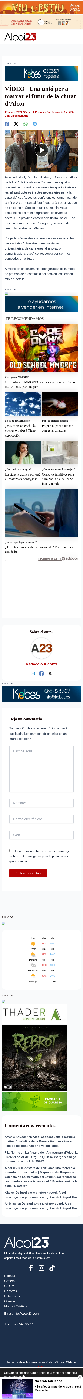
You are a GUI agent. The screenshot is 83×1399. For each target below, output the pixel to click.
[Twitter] (16, 124)
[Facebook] (7, 124)
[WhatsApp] (25, 124)
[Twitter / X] (50, 673)
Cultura (9, 1286)
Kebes (42, 1366)
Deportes (10, 1291)
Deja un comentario (16, 115)
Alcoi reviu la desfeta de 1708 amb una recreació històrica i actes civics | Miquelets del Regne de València (40, 1172)
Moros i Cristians (16, 1306)
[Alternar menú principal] (74, 36)
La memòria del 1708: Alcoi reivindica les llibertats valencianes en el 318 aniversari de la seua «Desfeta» (41, 1181)
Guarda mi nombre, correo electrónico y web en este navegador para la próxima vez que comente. (39, 856)
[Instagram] (33, 673)
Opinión (9, 1301)
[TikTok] (52, 1268)
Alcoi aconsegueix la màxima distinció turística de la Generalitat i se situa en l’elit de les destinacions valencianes (40, 1141)
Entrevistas (12, 1296)
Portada (40, 112)
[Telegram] (35, 124)
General (29, 112)
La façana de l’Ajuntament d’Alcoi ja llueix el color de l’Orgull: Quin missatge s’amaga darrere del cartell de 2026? (41, 1157)
